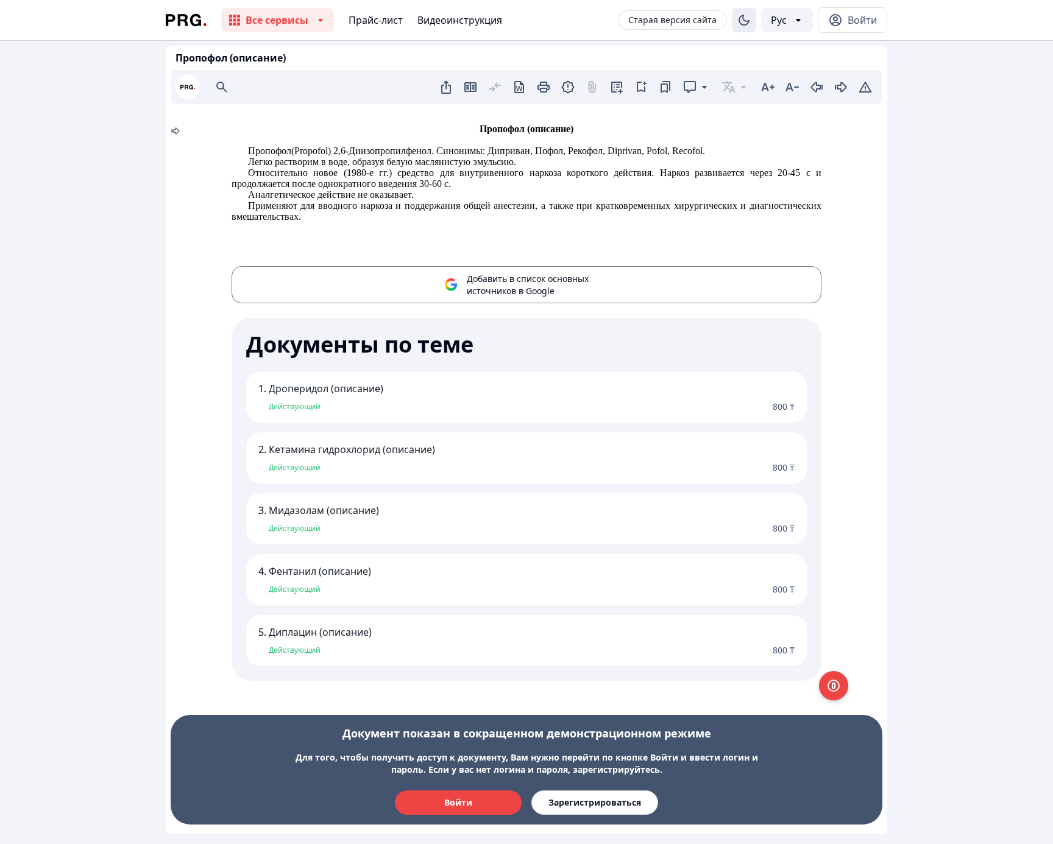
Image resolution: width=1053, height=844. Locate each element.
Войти (458, 802)
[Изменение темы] (744, 20)
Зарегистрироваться (594, 802)
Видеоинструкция (459, 20)
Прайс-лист (376, 20)
